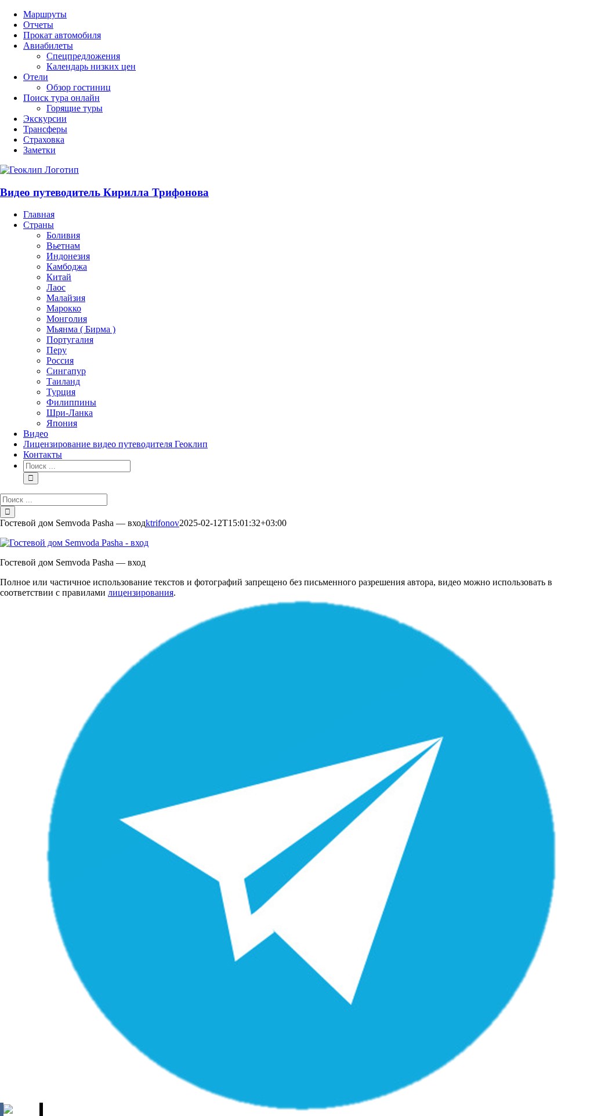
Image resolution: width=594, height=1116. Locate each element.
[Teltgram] (300, 1109)
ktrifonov (162, 523)
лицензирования (140, 592)
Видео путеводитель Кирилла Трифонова (104, 192)
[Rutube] (21, 1109)
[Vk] (1, 1109)
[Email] (41, 1109)
